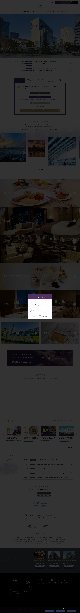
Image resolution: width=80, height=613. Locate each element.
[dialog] (40, 610)
